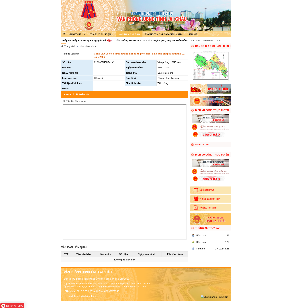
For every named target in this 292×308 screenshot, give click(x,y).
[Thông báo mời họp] (210, 198)
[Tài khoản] (228, 34)
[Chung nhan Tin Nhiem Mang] (214, 296)
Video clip (202, 144)
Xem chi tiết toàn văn (77, 94)
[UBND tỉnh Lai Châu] (210, 100)
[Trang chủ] (146, 15)
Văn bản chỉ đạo (88, 46)
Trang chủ (69, 46)
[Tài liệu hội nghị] (210, 207)
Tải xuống (162, 83)
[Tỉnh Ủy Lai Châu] (210, 88)
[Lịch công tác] (210, 190)
